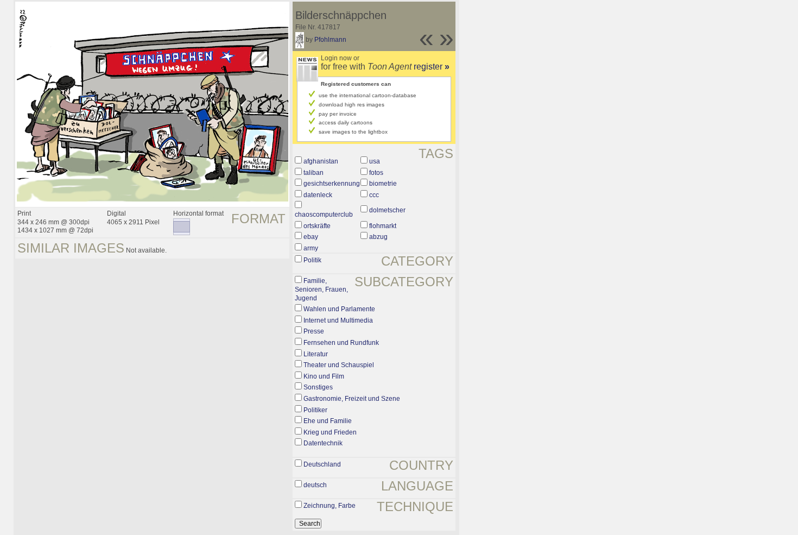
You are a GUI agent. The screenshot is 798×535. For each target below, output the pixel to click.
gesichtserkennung (331, 183)
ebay (310, 237)
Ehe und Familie (327, 421)
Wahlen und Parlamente (339, 309)
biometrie (383, 183)
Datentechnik (323, 443)
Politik (312, 260)
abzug (378, 237)
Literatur (315, 354)
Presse (313, 331)
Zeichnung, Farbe (329, 505)
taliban (313, 173)
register (431, 66)
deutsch (315, 485)
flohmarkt (382, 226)
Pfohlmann (330, 39)
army (310, 248)
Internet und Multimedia (338, 320)
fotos (376, 173)
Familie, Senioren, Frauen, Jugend (321, 289)
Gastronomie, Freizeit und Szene (351, 398)
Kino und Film (323, 376)
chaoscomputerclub (324, 214)
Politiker (315, 410)
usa (374, 161)
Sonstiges (318, 387)
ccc (374, 195)
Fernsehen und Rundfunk (341, 343)
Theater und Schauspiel (338, 365)
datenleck (317, 195)
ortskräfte (317, 226)
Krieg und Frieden (330, 432)
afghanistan (320, 161)
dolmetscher (387, 210)
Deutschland (322, 464)
